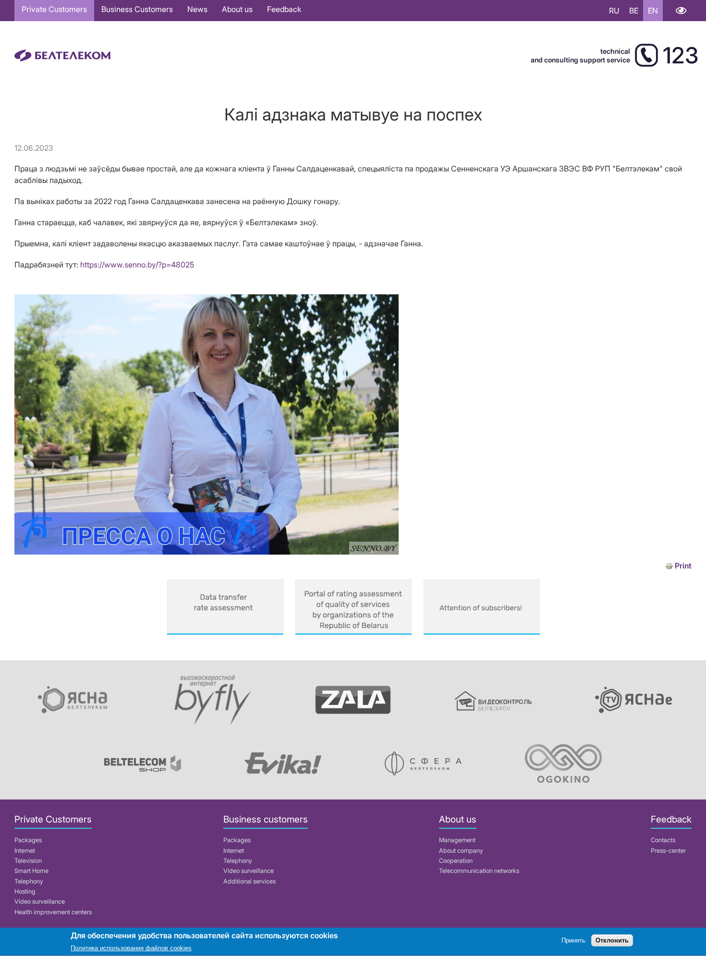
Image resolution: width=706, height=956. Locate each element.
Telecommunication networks (479, 870)
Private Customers (54, 9)
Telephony (28, 881)
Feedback (284, 9)
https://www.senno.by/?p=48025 (137, 264)
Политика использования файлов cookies (131, 948)
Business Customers (137, 9)
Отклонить (612, 940)
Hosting (25, 891)
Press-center (668, 850)
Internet (24, 850)
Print (683, 565)
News (197, 9)
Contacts (663, 840)
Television (28, 860)
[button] (206, 552)
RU (614, 10)
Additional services (249, 881)
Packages (28, 840)
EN (653, 10)
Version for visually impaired (681, 10)
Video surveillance (39, 901)
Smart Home (31, 870)
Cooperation (456, 860)
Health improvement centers (53, 912)
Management (457, 840)
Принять (573, 940)
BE (633, 10)
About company (461, 850)
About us (237, 9)
